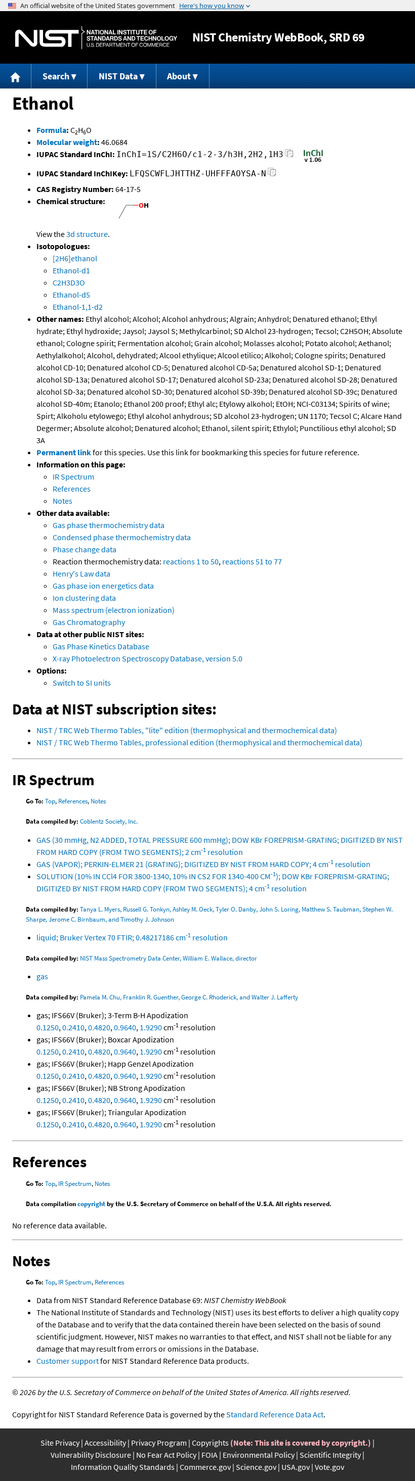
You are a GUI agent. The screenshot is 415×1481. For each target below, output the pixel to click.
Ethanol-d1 (71, 270)
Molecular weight (66, 142)
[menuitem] (15, 76)
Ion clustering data (84, 598)
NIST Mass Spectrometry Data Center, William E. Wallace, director (168, 958)
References (72, 489)
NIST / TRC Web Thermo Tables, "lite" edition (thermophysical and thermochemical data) (186, 730)
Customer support (67, 1361)
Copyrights (210, 1443)
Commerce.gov (205, 1467)
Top (50, 801)
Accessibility (105, 1443)
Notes (62, 501)
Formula (51, 130)
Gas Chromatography (89, 622)
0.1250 (47, 1027)
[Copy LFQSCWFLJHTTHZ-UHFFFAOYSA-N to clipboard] (272, 175)
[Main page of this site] (15, 76)
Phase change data (84, 549)
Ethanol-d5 (71, 295)
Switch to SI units (82, 683)
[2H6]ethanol (75, 258)
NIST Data (118, 76)
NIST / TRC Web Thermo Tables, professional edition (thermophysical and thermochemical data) (199, 742)
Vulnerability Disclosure (91, 1455)
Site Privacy (59, 1443)
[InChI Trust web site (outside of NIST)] (313, 161)
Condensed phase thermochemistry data (122, 537)
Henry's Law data (81, 573)
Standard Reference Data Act (274, 1414)
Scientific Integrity (330, 1455)
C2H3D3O (69, 282)
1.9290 (151, 1027)
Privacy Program (159, 1443)
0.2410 (73, 1027)
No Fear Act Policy (166, 1455)
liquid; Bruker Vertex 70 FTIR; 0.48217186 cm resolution (132, 937)
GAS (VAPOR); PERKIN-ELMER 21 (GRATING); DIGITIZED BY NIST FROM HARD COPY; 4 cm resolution (203, 864)
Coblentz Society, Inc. (109, 821)
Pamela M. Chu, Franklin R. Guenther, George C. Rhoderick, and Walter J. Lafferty (189, 997)
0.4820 (99, 1027)
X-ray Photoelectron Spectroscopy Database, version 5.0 (147, 658)
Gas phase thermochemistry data (108, 525)
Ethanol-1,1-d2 (78, 307)
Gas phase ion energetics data (103, 586)
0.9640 (125, 1027)
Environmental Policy (259, 1455)
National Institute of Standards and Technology (96, 37)
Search (56, 76)
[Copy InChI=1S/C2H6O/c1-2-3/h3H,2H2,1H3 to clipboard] (289, 156)
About (179, 76)
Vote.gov (329, 1467)
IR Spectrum (73, 476)
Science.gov (256, 1467)
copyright (91, 1204)
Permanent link (63, 452)
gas (42, 976)
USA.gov (295, 1467)
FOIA (209, 1455)
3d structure (87, 234)
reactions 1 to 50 (191, 561)
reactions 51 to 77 (252, 561)
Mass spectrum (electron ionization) (114, 610)
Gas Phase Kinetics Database (101, 646)
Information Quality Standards (123, 1467)
